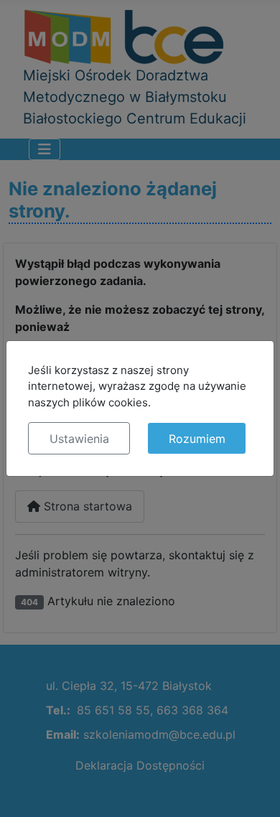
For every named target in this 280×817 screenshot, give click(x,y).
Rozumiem (197, 438)
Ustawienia (79, 438)
